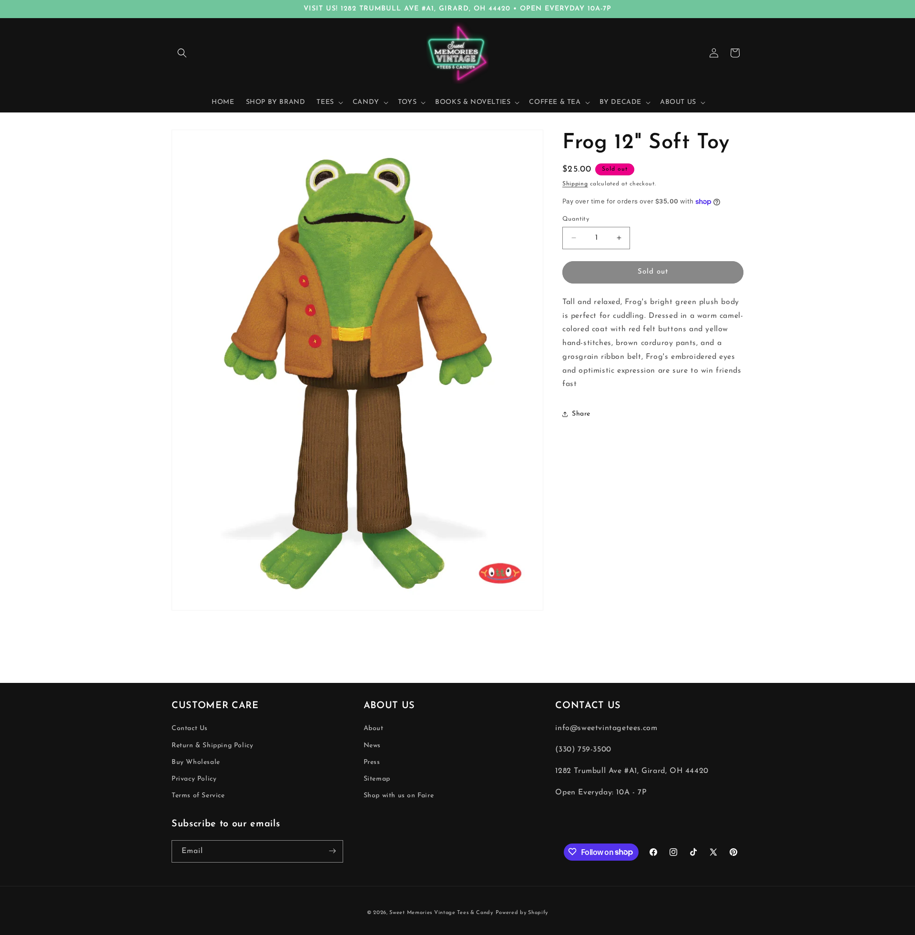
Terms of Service (198, 795)
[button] (182, 52)
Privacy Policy (194, 779)
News (372, 745)
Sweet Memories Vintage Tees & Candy (441, 912)
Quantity (575, 219)
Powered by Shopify (522, 912)
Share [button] (581, 413)
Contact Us (190, 728)
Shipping (575, 184)
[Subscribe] (332, 851)
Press (372, 762)
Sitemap (377, 779)
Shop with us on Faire (399, 795)
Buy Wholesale (196, 762)
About (374, 728)
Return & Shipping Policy (212, 745)
